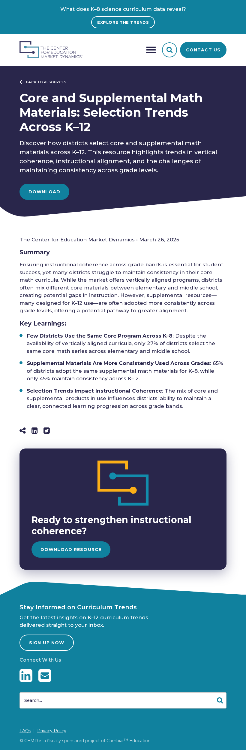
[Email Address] (44, 675)
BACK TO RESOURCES (45, 82)
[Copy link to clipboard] (23, 430)
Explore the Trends (123, 22)
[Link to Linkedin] (26, 675)
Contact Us (203, 50)
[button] (151, 50)
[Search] (169, 49)
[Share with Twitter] (47, 430)
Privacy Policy (51, 730)
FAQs (25, 730)
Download (44, 191)
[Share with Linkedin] (35, 430)
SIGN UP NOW (46, 642)
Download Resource (70, 549)
